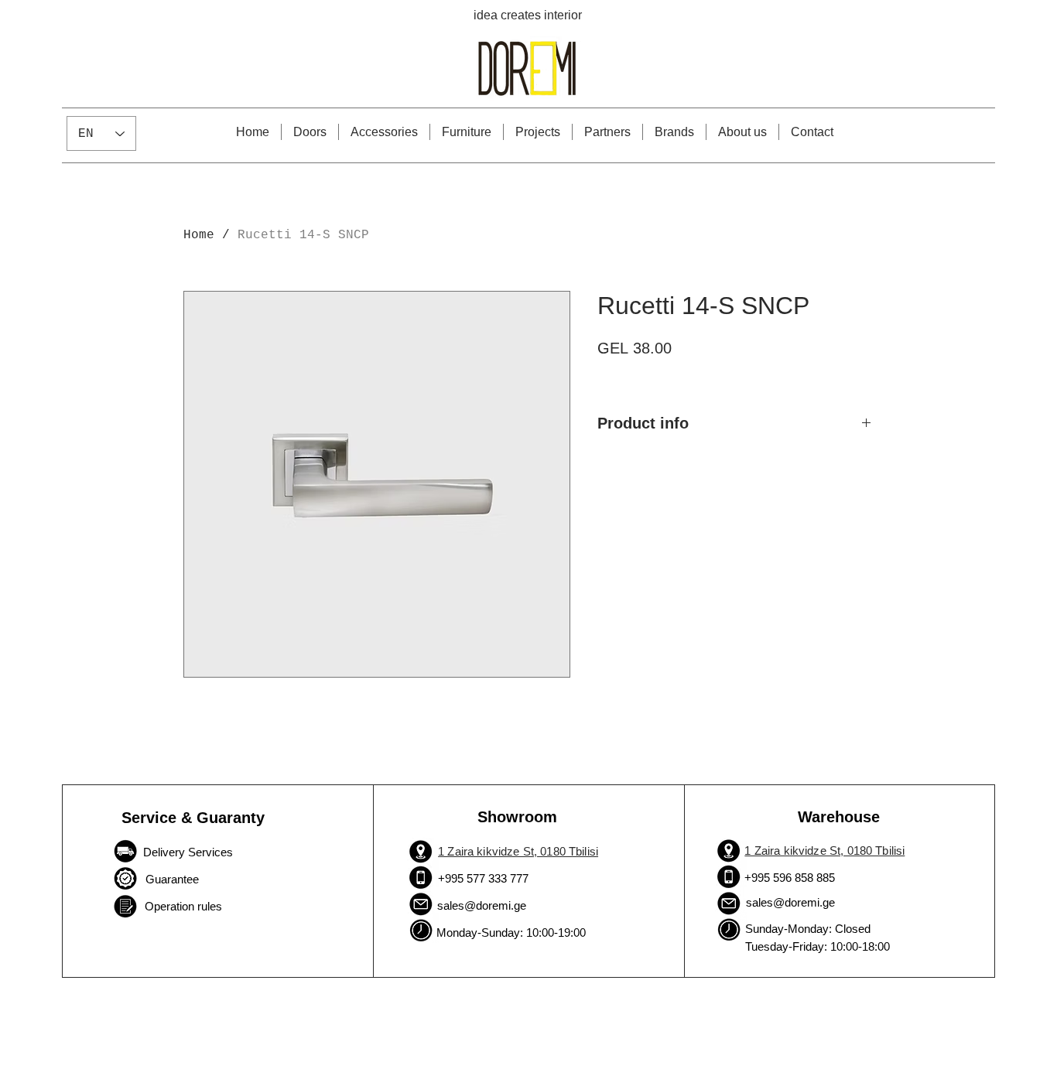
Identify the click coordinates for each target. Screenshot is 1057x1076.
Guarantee (170, 879)
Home (198, 235)
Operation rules (183, 906)
